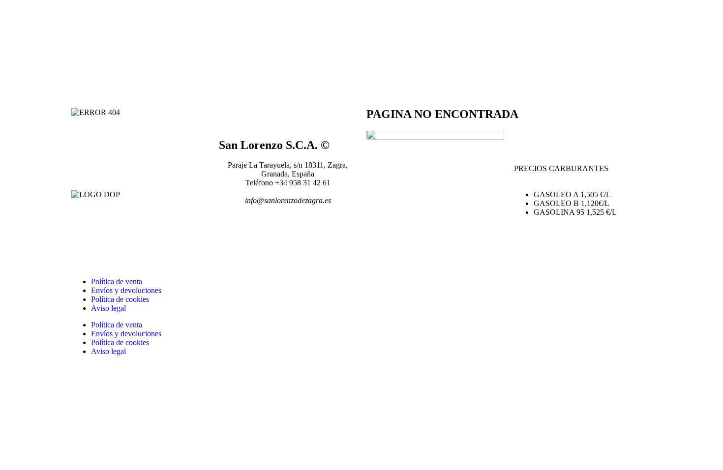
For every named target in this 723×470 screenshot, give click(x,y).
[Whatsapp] (284, 236)
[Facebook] (231, 236)
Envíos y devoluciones (126, 290)
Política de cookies (120, 299)
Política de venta (116, 281)
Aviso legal (108, 308)
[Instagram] (257, 236)
